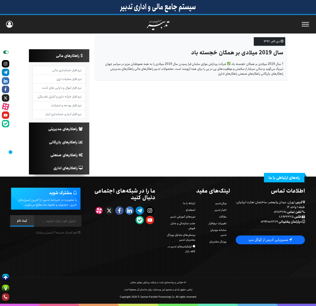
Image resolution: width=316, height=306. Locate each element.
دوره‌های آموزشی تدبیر (182, 216)
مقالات (222, 216)
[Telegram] (5, 72)
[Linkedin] (5, 81)
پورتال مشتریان (217, 241)
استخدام (190, 210)
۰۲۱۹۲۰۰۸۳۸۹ (269, 221)
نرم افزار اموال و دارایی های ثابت (62, 87)
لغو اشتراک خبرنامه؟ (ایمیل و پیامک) (57, 232)
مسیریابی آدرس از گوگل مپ (268, 240)
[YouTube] (5, 115)
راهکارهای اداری (66, 168)
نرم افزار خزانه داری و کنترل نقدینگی (59, 96)
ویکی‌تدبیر (220, 203)
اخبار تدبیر (220, 210)
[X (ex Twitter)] (5, 98)
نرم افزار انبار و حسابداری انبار (64, 114)
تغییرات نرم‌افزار (217, 223)
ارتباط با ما (189, 203)
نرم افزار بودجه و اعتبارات (66, 105)
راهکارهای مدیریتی (63, 129)
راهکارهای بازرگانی (63, 142)
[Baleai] (5, 123)
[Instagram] (5, 63)
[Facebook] (5, 89)
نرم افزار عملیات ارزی (69, 79)
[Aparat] (5, 106)
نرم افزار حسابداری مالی (67, 70)
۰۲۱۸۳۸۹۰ (280, 211)
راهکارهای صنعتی (64, 155)
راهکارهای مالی (68, 56)
